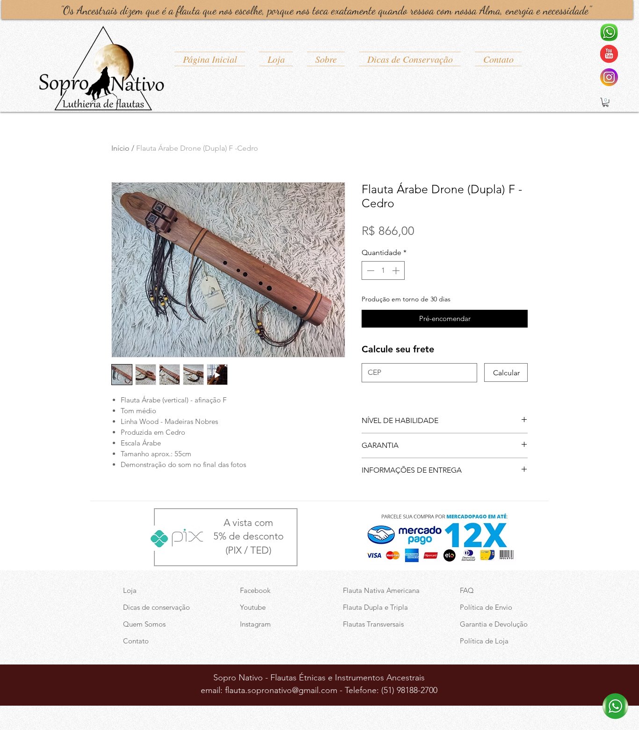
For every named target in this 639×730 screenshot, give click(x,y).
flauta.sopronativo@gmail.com (281, 690)
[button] (605, 102)
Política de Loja (484, 640)
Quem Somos (144, 624)
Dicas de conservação (156, 607)
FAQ (467, 590)
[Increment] (396, 270)
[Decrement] (369, 270)
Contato (136, 640)
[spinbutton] (383, 270)
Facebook (255, 590)
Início (120, 148)
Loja (130, 590)
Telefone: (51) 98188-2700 (391, 690)
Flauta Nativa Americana (381, 590)
